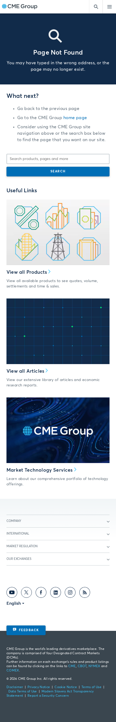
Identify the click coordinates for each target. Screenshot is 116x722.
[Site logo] (19, 7)
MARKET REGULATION (21, 546)
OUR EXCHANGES (18, 558)
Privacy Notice (39, 687)
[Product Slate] (58, 232)
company (13, 521)
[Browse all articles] (58, 331)
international (17, 533)
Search (58, 171)
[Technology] (58, 430)
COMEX (12, 670)
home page (75, 118)
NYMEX (94, 666)
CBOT (82, 666)
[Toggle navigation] (109, 6)
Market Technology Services (39, 470)
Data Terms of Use (22, 691)
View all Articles (25, 371)
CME (72, 666)
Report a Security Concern (48, 696)
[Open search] (96, 6)
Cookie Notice (65, 687)
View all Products (26, 272)
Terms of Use (91, 687)
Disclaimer (14, 687)
